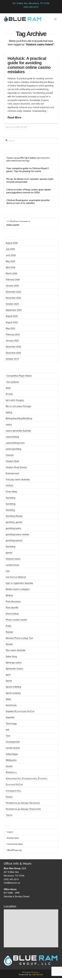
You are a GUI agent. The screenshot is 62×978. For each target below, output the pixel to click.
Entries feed (13, 837)
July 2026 (10, 248)
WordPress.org (14, 850)
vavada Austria (13, 747)
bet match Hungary (15, 400)
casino (9, 424)
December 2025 (13, 291)
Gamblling (10, 546)
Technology (11, 723)
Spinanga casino (14, 662)
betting (9, 412)
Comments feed (14, 843)
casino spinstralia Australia (18, 430)
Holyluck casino (13, 558)
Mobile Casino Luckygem (18, 589)
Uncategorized (13, 741)
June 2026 (11, 255)
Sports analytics (13, 692)
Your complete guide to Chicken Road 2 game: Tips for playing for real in (27, 169)
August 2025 (12, 315)
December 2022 (13, 346)
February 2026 (13, 279)
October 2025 (12, 303)
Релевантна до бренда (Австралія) (23, 802)
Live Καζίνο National (16, 576)
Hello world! (12, 224)
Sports (9, 680)
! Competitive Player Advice (19, 375)
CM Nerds (37, 974)
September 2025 (14, 309)
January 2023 (12, 340)
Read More (14, 117)
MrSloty (9, 595)
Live (8, 570)
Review (9, 644)
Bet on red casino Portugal (18, 406)
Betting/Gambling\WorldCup (19, 418)
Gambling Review (14, 515)
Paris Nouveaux (13, 601)
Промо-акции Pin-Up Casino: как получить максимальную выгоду (28, 159)
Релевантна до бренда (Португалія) (23, 808)
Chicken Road (12, 461)
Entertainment (12, 473)
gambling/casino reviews (17, 534)
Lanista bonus (12, 564)
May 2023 (10, 328)
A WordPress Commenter (18, 221)
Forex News (11, 491)
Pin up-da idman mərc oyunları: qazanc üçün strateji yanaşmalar (29, 180)
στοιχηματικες (13, 790)
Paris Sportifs (12, 607)
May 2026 (10, 261)
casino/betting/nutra (15, 442)
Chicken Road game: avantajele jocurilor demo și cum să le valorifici (28, 201)
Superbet (10, 717)
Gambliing (10, 497)
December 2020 (13, 352)
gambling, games (14, 521)
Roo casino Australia (15, 650)
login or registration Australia (19, 582)
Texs (8, 735)
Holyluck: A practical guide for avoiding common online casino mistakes (29, 65)
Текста (9, 814)
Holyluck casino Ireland (16, 127)
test (7, 729)
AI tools (9, 393)
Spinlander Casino (14, 668)
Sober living (11, 656)
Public (8, 625)
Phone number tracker (16, 619)
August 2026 (12, 242)
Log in (10, 831)
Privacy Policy (30, 972)
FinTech (9, 485)
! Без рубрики (12, 381)
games (9, 552)
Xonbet (9, 766)
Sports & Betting (13, 686)
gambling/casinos (14, 540)
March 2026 (11, 273)
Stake (8, 698)
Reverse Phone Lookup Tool (19, 637)
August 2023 (12, 322)
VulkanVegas (12, 753)
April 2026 (10, 267)
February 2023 (13, 334)
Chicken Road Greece (16, 467)
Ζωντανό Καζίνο (14, 784)
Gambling (10, 509)
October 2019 (12, 358)
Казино (9, 796)
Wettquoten (11, 760)
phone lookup (12, 613)
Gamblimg (10, 503)
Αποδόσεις (11, 772)
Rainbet (9, 631)
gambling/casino (13, 528)
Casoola (10, 454)
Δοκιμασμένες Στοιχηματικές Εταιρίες (26, 778)
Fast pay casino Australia (18, 479)
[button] (55, 19)
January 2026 (12, 285)
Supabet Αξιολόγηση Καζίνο (20, 711)
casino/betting (12, 436)
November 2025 (13, 297)
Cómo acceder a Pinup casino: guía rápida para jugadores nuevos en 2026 (28, 191)
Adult (8, 387)
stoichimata (11, 705)
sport (8, 674)
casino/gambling (13, 448)
